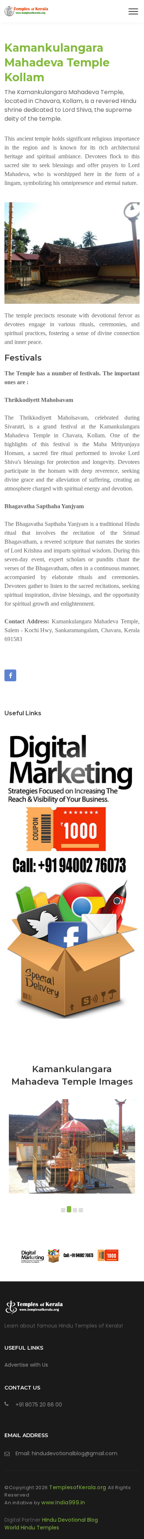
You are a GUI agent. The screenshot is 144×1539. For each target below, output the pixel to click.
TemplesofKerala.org (78, 1487)
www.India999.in (63, 1502)
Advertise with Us (26, 1364)
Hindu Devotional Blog (70, 1519)
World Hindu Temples (31, 1527)
